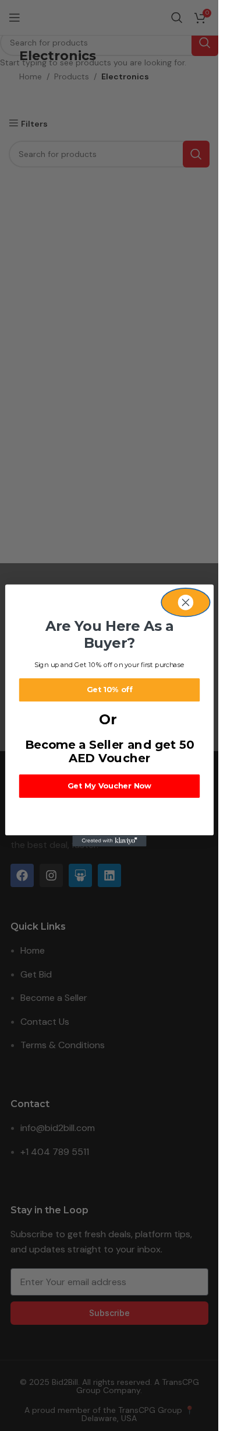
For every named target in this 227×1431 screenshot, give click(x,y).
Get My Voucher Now (109, 785)
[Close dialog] (185, 602)
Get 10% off (109, 689)
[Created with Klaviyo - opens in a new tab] (109, 840)
